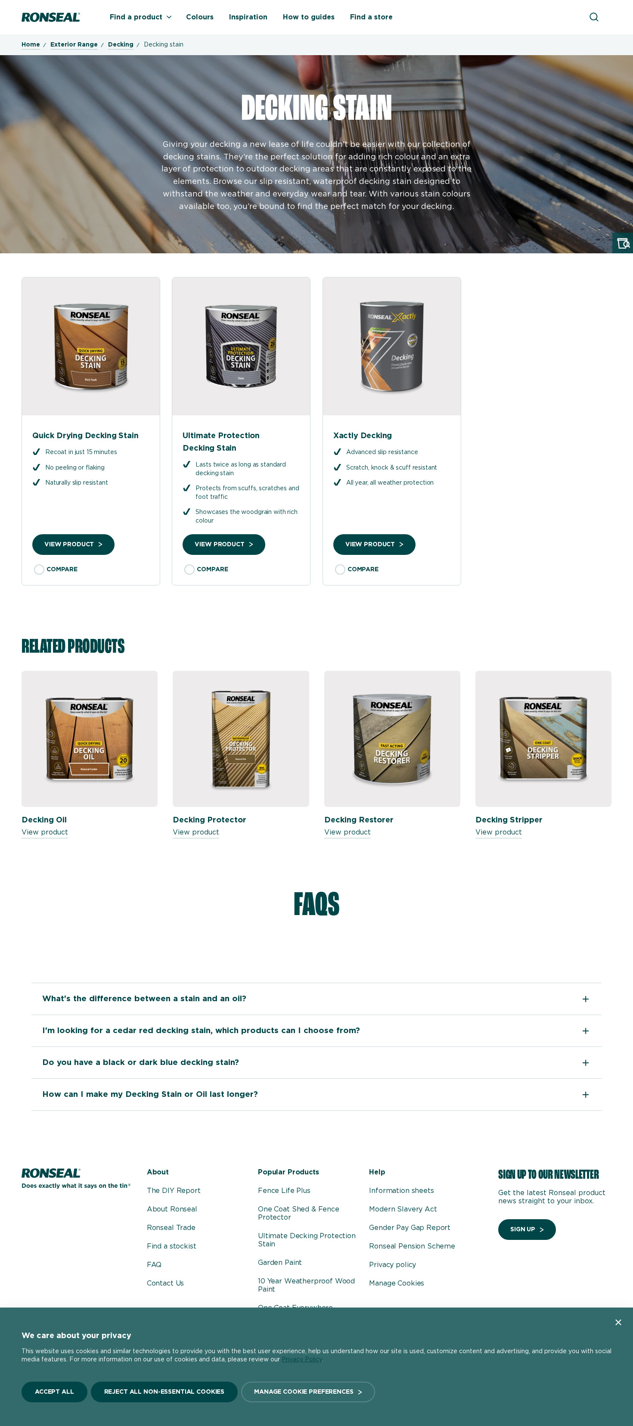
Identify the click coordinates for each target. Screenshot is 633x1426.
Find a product (136, 17)
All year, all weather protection (390, 483)
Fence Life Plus (284, 1190)
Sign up (522, 1230)
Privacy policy (392, 1264)
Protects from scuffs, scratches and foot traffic (247, 493)
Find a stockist (171, 1246)
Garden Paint (280, 1262)
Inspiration (248, 17)
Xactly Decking (362, 436)
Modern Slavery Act (403, 1209)
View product (69, 545)
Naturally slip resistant (76, 483)
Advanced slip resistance (382, 452)
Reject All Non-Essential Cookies (164, 1392)
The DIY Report (174, 1190)
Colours (200, 17)
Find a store (371, 17)
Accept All (54, 1392)
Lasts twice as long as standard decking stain (240, 469)
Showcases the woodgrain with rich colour (246, 516)
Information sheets (401, 1190)
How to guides (309, 17)
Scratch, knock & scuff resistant (392, 468)
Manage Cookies (396, 1283)
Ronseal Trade (171, 1227)
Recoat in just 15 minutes (81, 452)
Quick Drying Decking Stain (85, 436)
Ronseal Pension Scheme (412, 1246)
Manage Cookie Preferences (304, 1392)
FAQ (154, 1264)
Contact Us (165, 1283)
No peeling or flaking (75, 468)
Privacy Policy (302, 1360)
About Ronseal (172, 1209)
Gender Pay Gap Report (409, 1227)
